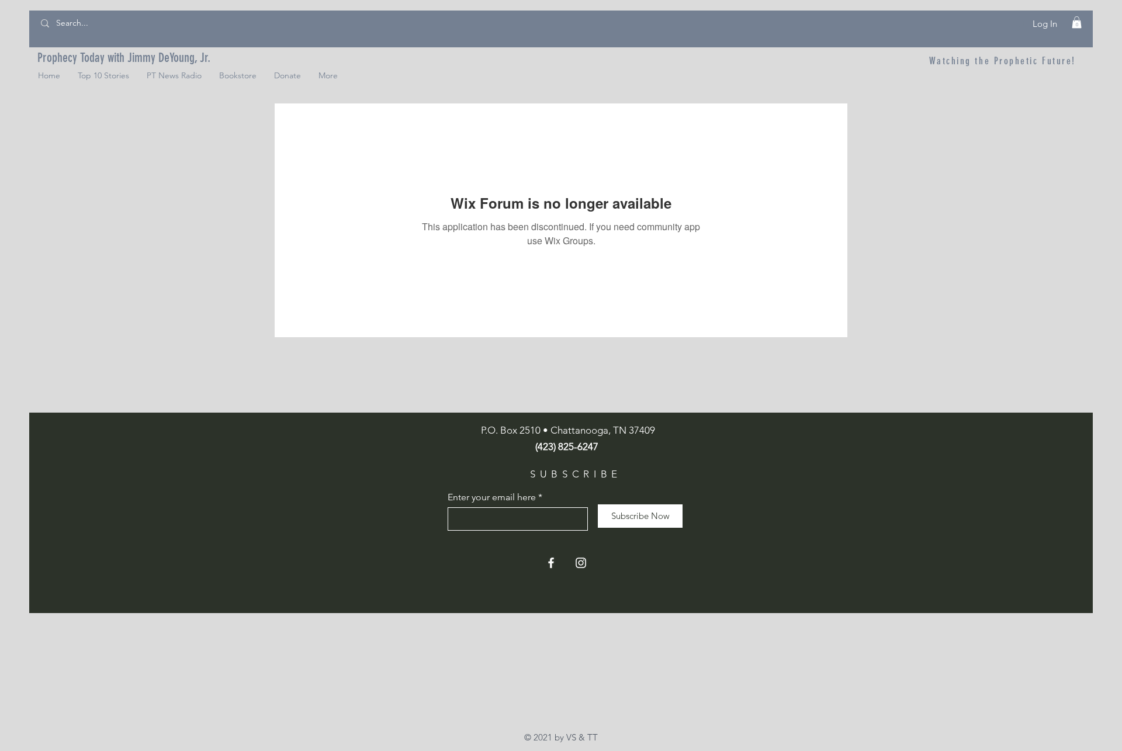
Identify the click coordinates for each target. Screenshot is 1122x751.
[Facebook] (551, 563)
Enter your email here (492, 497)
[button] (1077, 22)
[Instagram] (581, 563)
